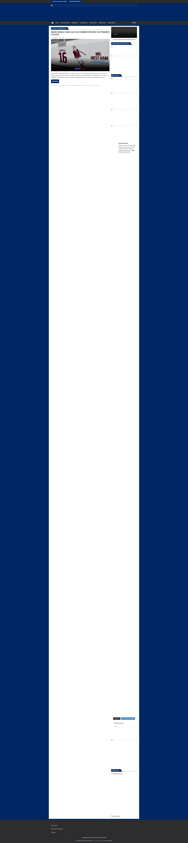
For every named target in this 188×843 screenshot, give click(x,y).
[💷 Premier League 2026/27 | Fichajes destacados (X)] (127, 312)
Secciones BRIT (73, 85)
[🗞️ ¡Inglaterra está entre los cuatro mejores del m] (134, 481)
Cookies (53, 832)
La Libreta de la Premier (57, 85)
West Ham (86, 85)
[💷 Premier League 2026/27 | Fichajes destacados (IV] (121, 414)
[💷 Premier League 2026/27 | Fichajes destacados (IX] (134, 312)
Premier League (66, 85)
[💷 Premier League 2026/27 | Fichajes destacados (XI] (121, 180)
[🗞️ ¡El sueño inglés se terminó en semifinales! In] (114, 490)
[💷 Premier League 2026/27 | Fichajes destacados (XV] (114, 179)
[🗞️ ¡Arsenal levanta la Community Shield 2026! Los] (134, 221)
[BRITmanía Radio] (94, 5)
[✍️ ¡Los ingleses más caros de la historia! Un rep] (134, 631)
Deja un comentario (95, 85)
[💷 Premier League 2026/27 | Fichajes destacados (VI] (114, 363)
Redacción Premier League (58, 37)
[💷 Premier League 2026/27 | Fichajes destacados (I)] (121, 362)
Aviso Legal (54, 825)
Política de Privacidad (56, 829)
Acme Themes (108, 840)
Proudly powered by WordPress (84, 840)
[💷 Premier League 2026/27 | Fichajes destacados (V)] (134, 362)
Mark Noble (80, 85)
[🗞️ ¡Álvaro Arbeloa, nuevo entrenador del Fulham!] (121, 654)
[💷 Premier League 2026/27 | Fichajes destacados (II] (127, 414)
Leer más (55, 81)
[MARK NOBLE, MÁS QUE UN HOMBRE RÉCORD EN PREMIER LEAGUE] (80, 55)
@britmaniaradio (119, 723)
